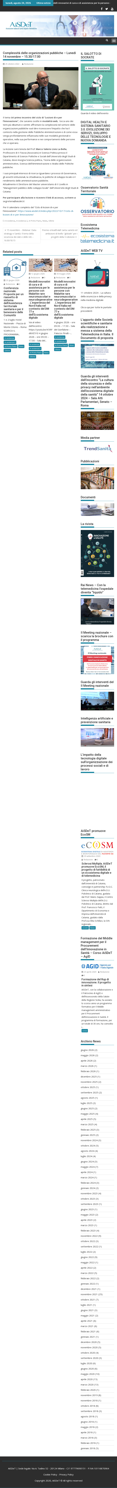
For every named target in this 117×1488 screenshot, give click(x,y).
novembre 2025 (89, 1081)
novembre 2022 (89, 1235)
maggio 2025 (88, 1113)
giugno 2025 (87, 1108)
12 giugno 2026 (37, 274)
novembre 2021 (89, 1294)
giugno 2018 (87, 1421)
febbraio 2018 (88, 1442)
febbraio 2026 (88, 1071)
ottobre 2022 (88, 1241)
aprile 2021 (87, 1320)
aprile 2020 (87, 1379)
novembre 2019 (89, 1395)
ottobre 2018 (88, 1405)
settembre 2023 (89, 1203)
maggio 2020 (88, 1373)
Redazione (28, 64)
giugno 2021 (87, 1310)
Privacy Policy (66, 1474)
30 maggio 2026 (63, 274)
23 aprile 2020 (89, 972)
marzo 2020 (87, 1384)
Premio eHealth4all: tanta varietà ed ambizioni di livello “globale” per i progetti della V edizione (59, 233)
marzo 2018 (87, 1437)
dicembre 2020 (89, 1342)
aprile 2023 (87, 1219)
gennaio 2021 (88, 1336)
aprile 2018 (87, 1432)
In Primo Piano (35, 221)
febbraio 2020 (88, 1389)
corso (84, 1030)
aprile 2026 (87, 1060)
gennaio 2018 (88, 1448)
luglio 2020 (86, 1363)
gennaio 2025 (88, 1134)
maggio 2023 (88, 1214)
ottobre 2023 (88, 1198)
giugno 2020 (87, 1368)
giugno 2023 (87, 1209)
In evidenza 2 (22, 221)
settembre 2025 (89, 1092)
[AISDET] (58, 35)
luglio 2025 (86, 1103)
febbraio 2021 (88, 1331)
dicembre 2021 (89, 1288)
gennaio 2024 (88, 1188)
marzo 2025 (87, 1124)
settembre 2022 (89, 1246)
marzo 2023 (87, 1225)
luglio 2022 (86, 1251)
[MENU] (114, 41)
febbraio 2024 (88, 1182)
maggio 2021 (88, 1315)
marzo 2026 (87, 1065)
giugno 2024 (87, 1161)
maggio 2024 (88, 1166)
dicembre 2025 (89, 1076)
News (45, 221)
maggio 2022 (88, 1262)
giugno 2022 (87, 1257)
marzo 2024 (87, 1177)
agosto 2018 (87, 1416)
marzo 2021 (87, 1326)
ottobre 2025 (88, 1087)
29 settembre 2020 (91, 856)
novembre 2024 (89, 1140)
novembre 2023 (89, 1193)
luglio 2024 (86, 1156)
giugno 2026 (87, 1049)
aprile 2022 (87, 1267)
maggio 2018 (88, 1427)
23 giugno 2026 (12, 280)
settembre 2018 (89, 1411)
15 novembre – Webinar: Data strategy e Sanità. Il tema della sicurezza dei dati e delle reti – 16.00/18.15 (20, 235)
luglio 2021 (86, 1304)
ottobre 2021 (88, 1299)
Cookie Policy (50, 1474)
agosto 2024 (87, 1150)
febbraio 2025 (88, 1129)
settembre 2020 (89, 1357)
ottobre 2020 (88, 1352)
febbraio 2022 (88, 1278)
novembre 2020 (89, 1347)
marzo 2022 (87, 1273)
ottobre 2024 (88, 1145)
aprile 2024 (87, 1172)
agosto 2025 (87, 1097)
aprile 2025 (87, 1119)
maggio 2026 (88, 1055)
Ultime (51, 221)
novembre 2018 (89, 1400)
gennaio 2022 (88, 1283)
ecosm (85, 928)
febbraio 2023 (88, 1230)
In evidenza (10, 221)
